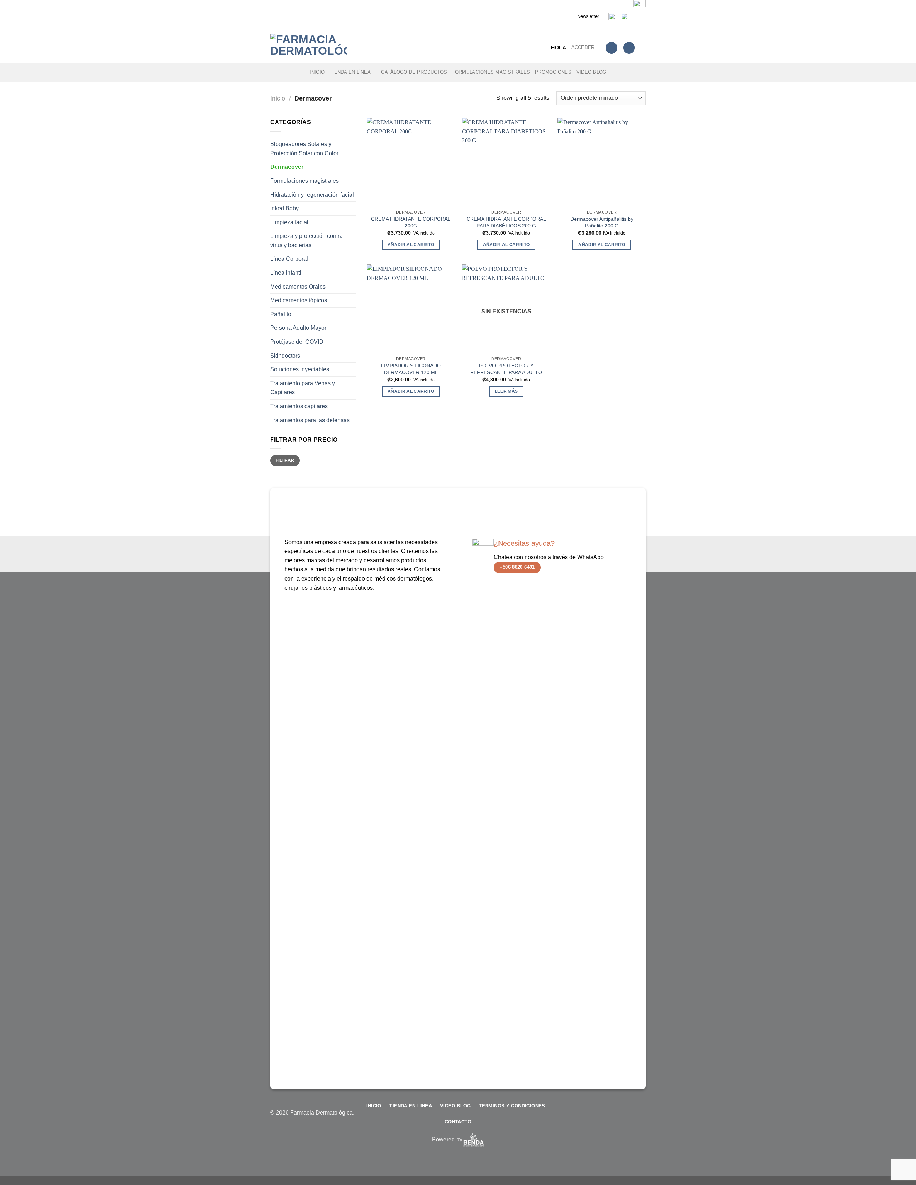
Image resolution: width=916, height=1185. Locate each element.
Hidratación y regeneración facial (312, 194)
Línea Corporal (289, 259)
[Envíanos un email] (617, 1116)
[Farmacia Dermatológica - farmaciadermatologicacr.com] (309, 48)
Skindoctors (285, 356)
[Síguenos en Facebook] (595, 1116)
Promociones (553, 72)
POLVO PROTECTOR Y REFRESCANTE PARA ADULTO (506, 369)
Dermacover (286, 167)
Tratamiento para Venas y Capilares (302, 388)
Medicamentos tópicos (298, 300)
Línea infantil (286, 273)
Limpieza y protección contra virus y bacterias (306, 240)
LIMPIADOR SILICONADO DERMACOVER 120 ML (411, 369)
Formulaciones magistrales (491, 72)
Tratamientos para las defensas (310, 420)
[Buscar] (643, 47)
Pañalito (280, 314)
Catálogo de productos (414, 72)
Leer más (506, 391)
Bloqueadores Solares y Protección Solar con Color (304, 148)
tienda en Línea (350, 72)
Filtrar (285, 460)
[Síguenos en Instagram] (606, 1116)
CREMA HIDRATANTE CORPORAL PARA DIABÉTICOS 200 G (506, 222)
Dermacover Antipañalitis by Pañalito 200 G (601, 222)
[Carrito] (629, 48)
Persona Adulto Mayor (298, 328)
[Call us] (629, 1116)
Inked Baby (284, 208)
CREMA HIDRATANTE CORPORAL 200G (410, 222)
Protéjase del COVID (296, 342)
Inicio (317, 72)
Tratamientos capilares (299, 406)
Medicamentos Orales (298, 287)
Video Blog (591, 72)
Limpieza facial (289, 222)
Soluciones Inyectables (299, 369)
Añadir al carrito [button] (411, 245)
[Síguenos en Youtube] (640, 1116)
